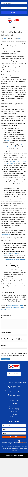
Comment (4, 318)
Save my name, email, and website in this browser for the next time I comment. (14, 354)
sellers (21, 305)
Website (3, 345)
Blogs (15, 414)
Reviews (15, 411)
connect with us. (6, 234)
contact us (8, 140)
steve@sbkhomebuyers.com (15, 391)
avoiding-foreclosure (13, 305)
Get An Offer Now (14, 12)
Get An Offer (14, 437)
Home (15, 403)
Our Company (15, 408)
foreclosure (8, 307)
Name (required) (6, 332)
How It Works (15, 406)
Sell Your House (15, 417)
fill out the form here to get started (16, 259)
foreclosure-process (18, 307)
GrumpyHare (23, 442)
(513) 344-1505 (20, 297)
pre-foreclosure (5, 309)
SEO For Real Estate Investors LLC (18, 446)
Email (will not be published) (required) (13, 339)
